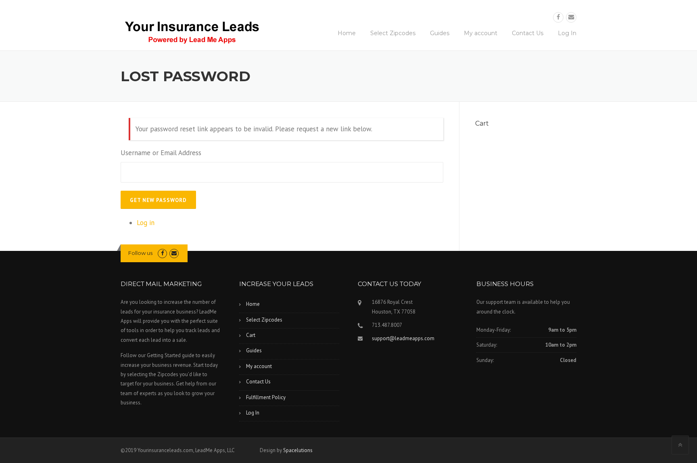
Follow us (140, 253)
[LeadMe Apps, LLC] (191, 29)
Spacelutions (298, 450)
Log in (145, 222)
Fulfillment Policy (266, 397)
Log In (567, 33)
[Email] (571, 17)
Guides (439, 33)
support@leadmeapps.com (403, 338)
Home (347, 33)
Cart (250, 335)
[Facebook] (558, 17)
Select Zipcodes (392, 33)
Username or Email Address (161, 152)
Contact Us (527, 33)
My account (480, 33)
